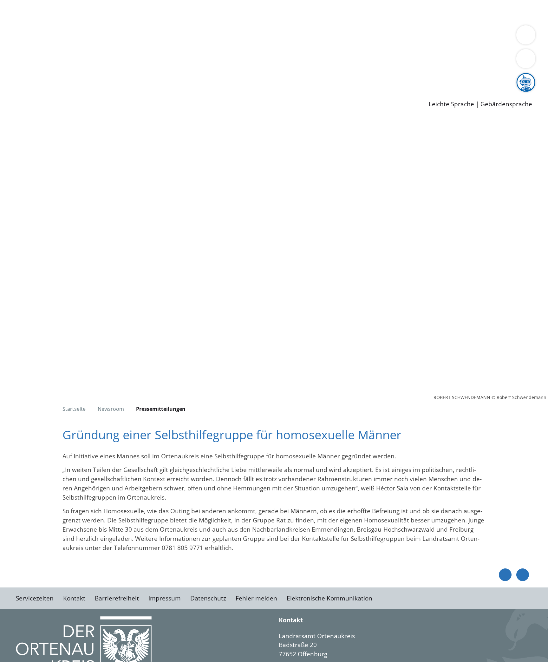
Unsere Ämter (20, 20)
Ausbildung (124, 78)
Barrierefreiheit (117, 598)
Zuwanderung (209, 37)
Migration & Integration (196, 12)
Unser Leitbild (270, 78)
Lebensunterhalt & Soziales (76, 12)
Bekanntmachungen (377, 37)
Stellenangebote (40, 78)
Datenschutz (208, 598)
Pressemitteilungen (45, 94)
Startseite (74, 408)
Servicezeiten (35, 598)
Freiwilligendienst (224, 78)
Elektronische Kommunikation (329, 598)
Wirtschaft (308, 12)
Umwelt (371, 12)
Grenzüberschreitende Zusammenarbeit (75, 45)
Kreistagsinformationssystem (58, 61)
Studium (154, 78)
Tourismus (331, 37)
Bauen (26, 12)
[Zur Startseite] (66, 171)
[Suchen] (525, 58)
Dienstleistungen (24, 4)
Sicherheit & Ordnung (262, 12)
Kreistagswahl (152, 61)
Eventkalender (86, 78)
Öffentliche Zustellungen (109, 94)
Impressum (164, 598)
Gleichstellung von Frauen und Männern (465, 37)
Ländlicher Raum (254, 37)
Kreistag (11, 53)
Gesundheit (341, 12)
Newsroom (15, 86)
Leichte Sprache (451, 104)
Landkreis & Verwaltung (34, 29)
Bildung (176, 37)
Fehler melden (256, 598)
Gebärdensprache (506, 104)
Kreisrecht (116, 61)
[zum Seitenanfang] (522, 574)
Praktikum (182, 78)
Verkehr (128, 12)
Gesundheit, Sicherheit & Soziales (116, 37)
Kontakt (74, 598)
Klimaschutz (297, 37)
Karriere (11, 70)
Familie (151, 12)
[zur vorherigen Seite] (505, 574)
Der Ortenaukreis (42, 37)
